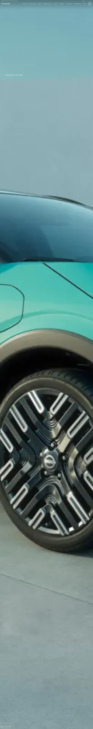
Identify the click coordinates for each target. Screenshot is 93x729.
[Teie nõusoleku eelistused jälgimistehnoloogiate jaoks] (6, 727)
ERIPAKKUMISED (78, 3)
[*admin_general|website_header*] (90, 4)
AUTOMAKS (61, 3)
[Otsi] (83, 0)
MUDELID (40, 3)
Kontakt (85, 3)
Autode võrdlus (32, 3)
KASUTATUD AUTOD (47, 3)
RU (90, 0)
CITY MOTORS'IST (69, 3)
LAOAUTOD (24, 3)
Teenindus (55, 3)
